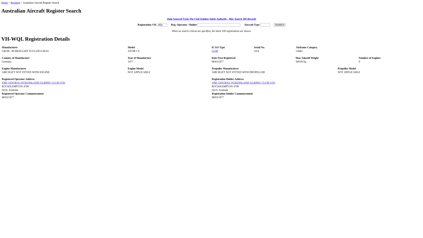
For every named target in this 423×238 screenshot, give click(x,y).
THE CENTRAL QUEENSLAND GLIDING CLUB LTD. (33, 82)
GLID (215, 51)
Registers (15, 2)
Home (4, 2)
